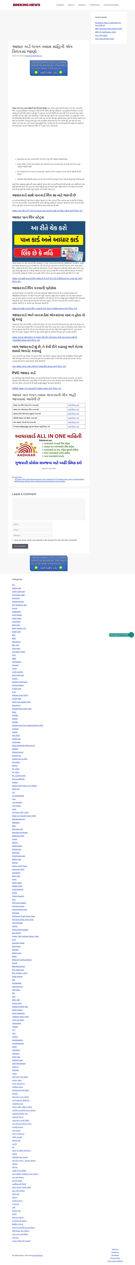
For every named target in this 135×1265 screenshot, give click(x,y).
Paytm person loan (19, 910)
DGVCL (15, 679)
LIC (13, 792)
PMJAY (15, 926)
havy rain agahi (101, 35)
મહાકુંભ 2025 (17, 1181)
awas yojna (16, 618)
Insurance (16, 762)
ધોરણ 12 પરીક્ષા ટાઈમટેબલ (21, 1151)
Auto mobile (17, 615)
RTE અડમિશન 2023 (19, 973)
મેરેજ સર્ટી (15, 1194)
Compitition (16, 662)
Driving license (18, 685)
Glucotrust (16, 705)
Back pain (16, 625)
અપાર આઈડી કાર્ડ (18, 1084)
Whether (15, 1070)
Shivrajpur (16, 990)
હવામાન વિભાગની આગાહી (21, 1241)
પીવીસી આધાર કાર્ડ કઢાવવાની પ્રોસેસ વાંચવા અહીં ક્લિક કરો (36, 388)
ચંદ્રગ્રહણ (16, 1131)
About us (71, 5)
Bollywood (16, 642)
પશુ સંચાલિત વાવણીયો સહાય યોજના (25, 1174)
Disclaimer (60, 5)
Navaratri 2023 (18, 869)
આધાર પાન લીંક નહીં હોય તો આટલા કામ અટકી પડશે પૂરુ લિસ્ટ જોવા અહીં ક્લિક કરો (47, 211)
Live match (16, 806)
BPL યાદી (15, 645)
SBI (13, 980)
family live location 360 (21, 702)
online (14, 893)
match (14, 839)
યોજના (14, 1197)
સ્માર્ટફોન (15, 1238)
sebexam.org (17, 987)
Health (14, 732)
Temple (15, 1027)
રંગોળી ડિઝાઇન (17, 1201)
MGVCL (15, 843)
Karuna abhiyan (18, 779)
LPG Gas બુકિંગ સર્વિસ (20, 813)
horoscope (16, 742)
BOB (14, 638)
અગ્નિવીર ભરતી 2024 (20, 1077)
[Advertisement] (48, 25)
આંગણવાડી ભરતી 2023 (20, 1090)
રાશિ (13, 1207)
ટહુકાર (14, 1144)
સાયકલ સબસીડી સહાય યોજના (23, 1228)
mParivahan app (18, 856)
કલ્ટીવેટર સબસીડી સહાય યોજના (24, 1110)
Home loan (16, 739)
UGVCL (15, 1037)
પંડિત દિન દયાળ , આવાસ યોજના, (24, 1161)
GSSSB (15, 722)
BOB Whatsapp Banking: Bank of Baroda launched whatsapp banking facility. (39, 481)
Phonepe (15, 913)
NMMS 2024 (17, 886)
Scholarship (16, 983)
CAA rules (16, 648)
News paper (17, 883)
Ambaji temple (18, 602)
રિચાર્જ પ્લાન (16, 1211)
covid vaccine (17, 672)
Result (14, 963)
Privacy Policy (95, 5)
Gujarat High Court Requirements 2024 (27, 725)
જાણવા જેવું (16, 1141)
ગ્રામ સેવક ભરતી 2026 (20, 1120)
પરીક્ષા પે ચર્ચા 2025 (19, 1171)
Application (16, 612)
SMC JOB (16, 1000)
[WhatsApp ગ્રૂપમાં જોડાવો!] (131, 634)
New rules (16, 876)
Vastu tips (16, 1057)
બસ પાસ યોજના (18, 1177)
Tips (14, 1033)
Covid (14, 669)
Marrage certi (17, 829)
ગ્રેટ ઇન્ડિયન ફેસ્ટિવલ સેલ (21, 1124)
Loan (14, 809)
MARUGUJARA (18, 836)
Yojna (14, 1074)
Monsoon (15, 853)
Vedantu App (17, 1060)
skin (13, 997)
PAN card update (19, 903)
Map (14, 826)
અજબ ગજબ (17, 1080)
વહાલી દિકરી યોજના (19, 1221)
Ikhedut (15, 749)
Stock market (17, 1010)
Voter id (15, 1067)
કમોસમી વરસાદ (17, 1104)
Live (13, 799)
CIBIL (14, 659)
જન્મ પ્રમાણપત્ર (18, 1134)
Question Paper (18, 943)
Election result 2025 (20, 695)
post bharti (16, 933)
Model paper (17, 846)
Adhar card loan (18, 592)
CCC (14, 655)
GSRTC (15, 719)
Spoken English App (20, 1007)
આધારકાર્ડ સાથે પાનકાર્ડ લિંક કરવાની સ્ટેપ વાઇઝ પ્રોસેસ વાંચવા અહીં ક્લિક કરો (44, 308)
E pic (14, 692)
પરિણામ (15, 1164)
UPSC (14, 1047)
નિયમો (14, 1154)
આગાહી (15, 1094)
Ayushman (16, 622)
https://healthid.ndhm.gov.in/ (23, 746)
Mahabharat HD (18, 819)
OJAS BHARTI (17, 889)
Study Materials (18, 1013)
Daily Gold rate (18, 675)
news (14, 879)
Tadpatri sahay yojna (20, 1017)
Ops (13, 900)
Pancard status (18, 906)
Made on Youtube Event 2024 (24, 816)
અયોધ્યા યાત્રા (17, 1087)
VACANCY (16, 1050)
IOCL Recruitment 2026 (104, 39)
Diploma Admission (19, 682)
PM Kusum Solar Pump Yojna (23, 916)
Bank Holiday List (19, 628)
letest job (16, 789)
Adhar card (18, 477)
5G (13, 585)
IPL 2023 (15, 769)
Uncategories (17, 1040)
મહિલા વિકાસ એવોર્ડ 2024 (21, 1187)
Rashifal (15, 950)
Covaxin (15, 665)
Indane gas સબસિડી (19, 759)
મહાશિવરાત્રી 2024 (19, 1184)
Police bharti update (20, 930)
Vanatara (15, 1054)
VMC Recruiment (18, 1064)
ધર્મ (13, 1147)
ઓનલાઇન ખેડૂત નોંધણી (20, 1097)
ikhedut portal (17, 752)
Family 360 (16, 699)
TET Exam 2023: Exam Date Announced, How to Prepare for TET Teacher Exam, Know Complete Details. (49, 479)
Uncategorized (18, 1043)
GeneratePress (37, 1255)
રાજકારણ (15, 1204)
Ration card (16, 953)
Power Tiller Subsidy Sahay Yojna (25, 936)
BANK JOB (16, 632)
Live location (17, 802)
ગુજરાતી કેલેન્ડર (17, 1117)
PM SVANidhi (17, 923)
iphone (14, 766)
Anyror (14, 608)
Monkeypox (16, 849)
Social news (17, 1003)
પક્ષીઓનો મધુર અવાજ (20, 1157)
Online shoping (18, 896)
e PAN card (16, 689)
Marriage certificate (20, 833)
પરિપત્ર (15, 1167)
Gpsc (14, 712)
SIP (13, 993)
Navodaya (16, 873)
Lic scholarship (18, 796)
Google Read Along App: (22, 709)
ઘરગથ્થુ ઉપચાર (17, 1127)
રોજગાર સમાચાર (18, 1218)
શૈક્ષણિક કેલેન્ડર (17, 1224)
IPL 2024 (15, 772)
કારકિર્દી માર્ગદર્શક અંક (20, 1114)
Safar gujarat (17, 977)
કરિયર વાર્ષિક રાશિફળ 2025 (22, 1107)
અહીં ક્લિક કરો (73, 405)
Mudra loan (16, 859)
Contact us (82, 5)
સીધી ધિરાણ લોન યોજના (20, 1231)
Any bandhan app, (19, 605)
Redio (14, 956)
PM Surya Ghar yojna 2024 (23, 920)
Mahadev (16, 823)
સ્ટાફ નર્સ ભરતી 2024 (20, 1234)
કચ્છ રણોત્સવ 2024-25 (20, 1100)
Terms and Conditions (111, 5)
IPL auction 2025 (18, 776)
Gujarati (15, 729)
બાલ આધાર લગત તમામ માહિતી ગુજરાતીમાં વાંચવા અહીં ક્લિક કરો (39, 366)
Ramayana (16, 946)
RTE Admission (18, 970)
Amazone (16, 598)
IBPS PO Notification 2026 (105, 32)
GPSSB (15, 715)
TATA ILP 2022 (18, 1020)
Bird (13, 635)
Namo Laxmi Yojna (19, 866)
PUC (14, 940)
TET (13, 1030)
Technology (16, 1023)
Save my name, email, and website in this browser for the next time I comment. (45, 540)
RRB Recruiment (18, 966)
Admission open (18, 595)
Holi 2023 (16, 736)
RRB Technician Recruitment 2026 (108, 29)
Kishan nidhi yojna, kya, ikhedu (24, 786)
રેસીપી (14, 1214)
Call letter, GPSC (18, 652)
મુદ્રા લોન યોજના (18, 1191)
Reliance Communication (22, 960)
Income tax (16, 756)
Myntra (15, 863)
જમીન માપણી (17, 1137)
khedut (15, 782)
